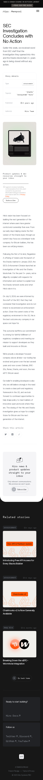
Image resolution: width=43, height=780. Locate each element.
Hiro (31, 95)
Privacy (32, 771)
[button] (37, 11)
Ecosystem (22, 95)
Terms (25, 771)
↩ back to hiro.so (21, 767)
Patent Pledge (13, 771)
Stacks (30, 92)
